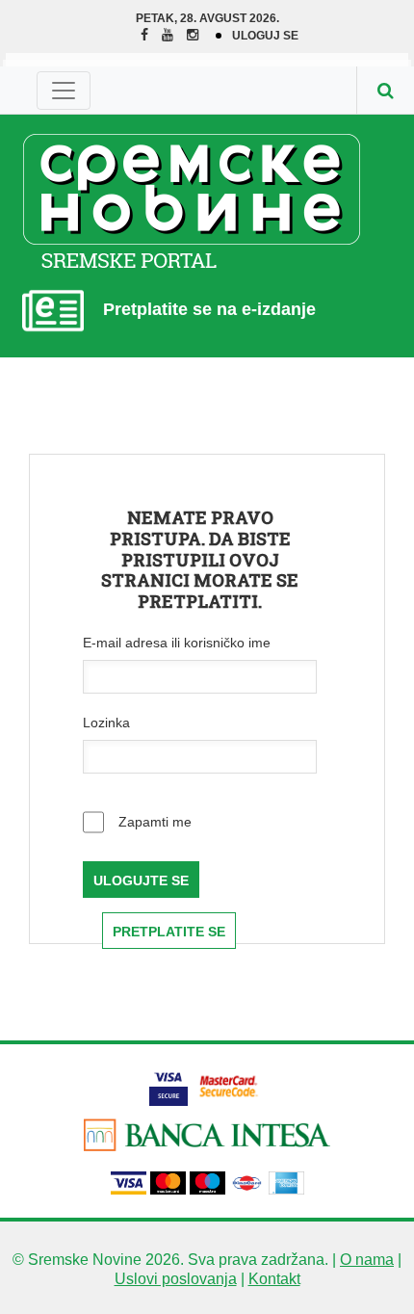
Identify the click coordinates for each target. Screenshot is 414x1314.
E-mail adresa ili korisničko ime (177, 642)
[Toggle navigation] (64, 90)
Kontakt (274, 1279)
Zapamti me (153, 821)
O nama (367, 1259)
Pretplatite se (169, 931)
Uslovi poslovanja (176, 1279)
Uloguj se (265, 35)
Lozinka (106, 722)
